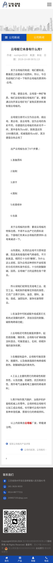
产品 (20, 561)
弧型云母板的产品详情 (19, 444)
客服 (33, 561)
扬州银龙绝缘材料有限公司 (35, 541)
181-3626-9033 (15, 486)
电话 (46, 561)
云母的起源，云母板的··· (35, 450)
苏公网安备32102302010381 (21, 548)
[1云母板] (10, 4)
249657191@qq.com (18, 498)
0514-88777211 (15, 492)
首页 (7, 561)
